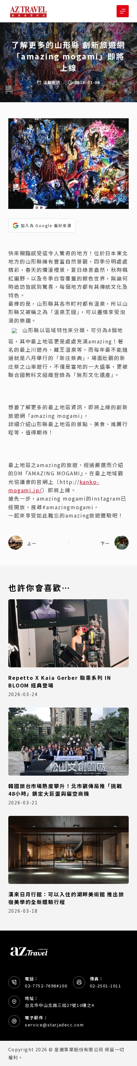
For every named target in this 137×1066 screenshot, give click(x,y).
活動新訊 (52, 82)
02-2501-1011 (105, 986)
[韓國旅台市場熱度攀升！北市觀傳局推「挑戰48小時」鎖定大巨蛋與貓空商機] (68, 742)
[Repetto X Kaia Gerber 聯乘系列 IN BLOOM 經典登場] (68, 633)
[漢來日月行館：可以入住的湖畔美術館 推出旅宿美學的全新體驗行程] (68, 850)
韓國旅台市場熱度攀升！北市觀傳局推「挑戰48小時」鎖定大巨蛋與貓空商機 (65, 789)
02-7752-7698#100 (46, 986)
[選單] (123, 11)
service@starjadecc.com (54, 1025)
